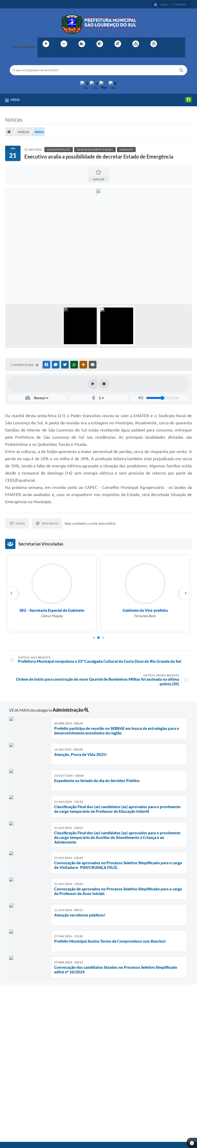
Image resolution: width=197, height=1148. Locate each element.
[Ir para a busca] (42, 54)
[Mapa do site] (135, 43)
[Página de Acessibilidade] (153, 43)
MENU (15, 99)
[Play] (93, 384)
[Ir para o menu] (179, 44)
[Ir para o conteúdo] (168, 44)
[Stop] (104, 384)
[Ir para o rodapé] (54, 54)
